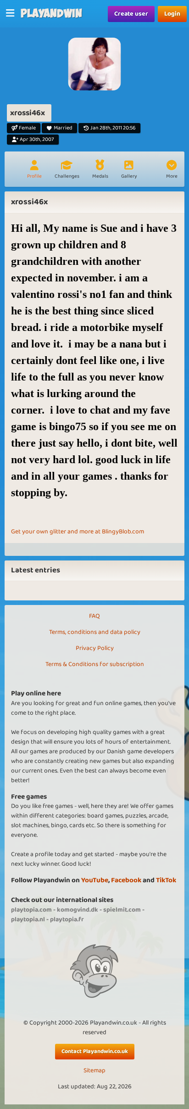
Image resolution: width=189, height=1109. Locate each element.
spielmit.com (122, 910)
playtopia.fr (67, 919)
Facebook (126, 880)
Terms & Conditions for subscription (94, 664)
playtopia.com (31, 910)
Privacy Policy (95, 648)
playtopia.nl (28, 919)
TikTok (166, 880)
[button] (171, 170)
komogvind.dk (77, 910)
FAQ (94, 616)
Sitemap (94, 1070)
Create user (131, 14)
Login (172, 14)
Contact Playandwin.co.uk (94, 1051)
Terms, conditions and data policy (94, 632)
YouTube (94, 880)
